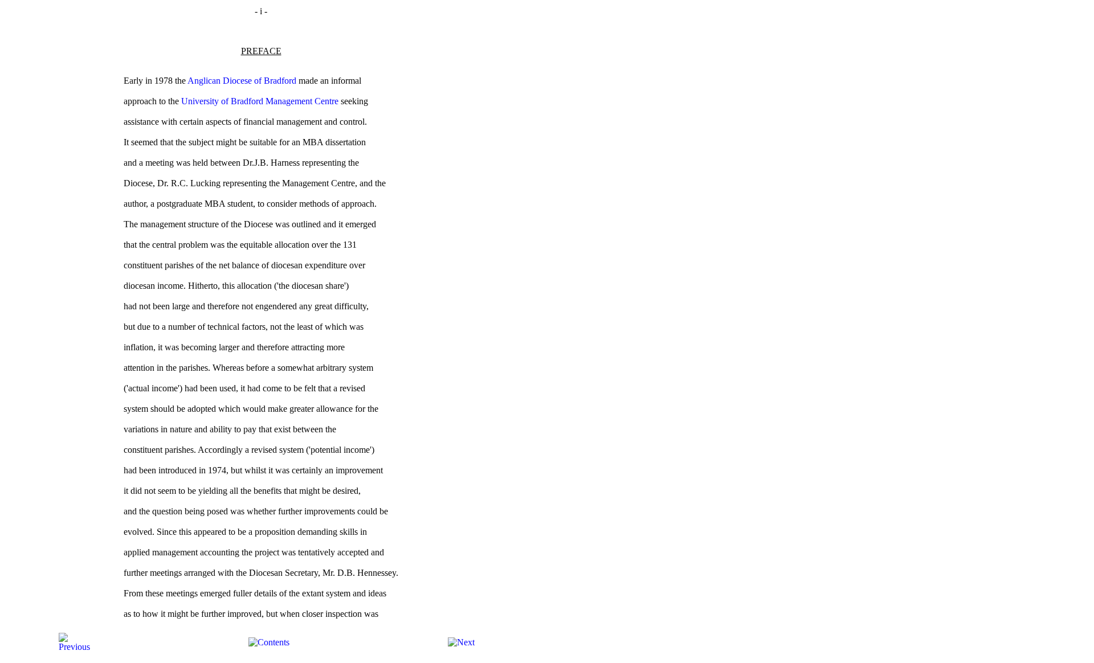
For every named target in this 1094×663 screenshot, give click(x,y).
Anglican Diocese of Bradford (241, 80)
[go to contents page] (268, 642)
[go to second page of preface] (461, 642)
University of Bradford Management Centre (259, 101)
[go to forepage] (74, 647)
